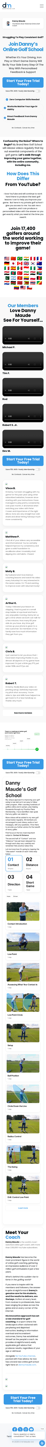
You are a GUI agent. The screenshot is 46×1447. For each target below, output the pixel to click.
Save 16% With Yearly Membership (20, 91)
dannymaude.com (27, 1364)
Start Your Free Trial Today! (23, 82)
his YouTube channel (25, 1356)
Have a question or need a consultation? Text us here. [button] (25, 1435)
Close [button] (42, 1429)
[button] (42, 1443)
